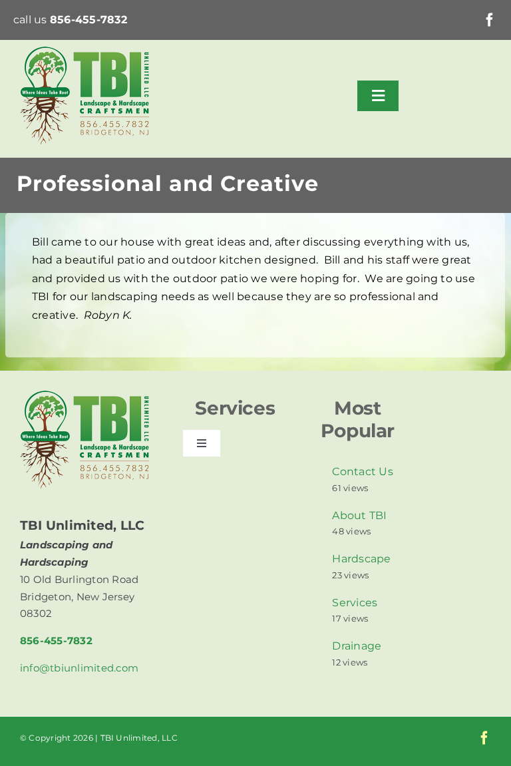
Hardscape (361, 558)
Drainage (356, 646)
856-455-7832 (88, 19)
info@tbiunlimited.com (79, 668)
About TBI (359, 515)
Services (354, 602)
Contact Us (362, 471)
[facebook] (489, 20)
